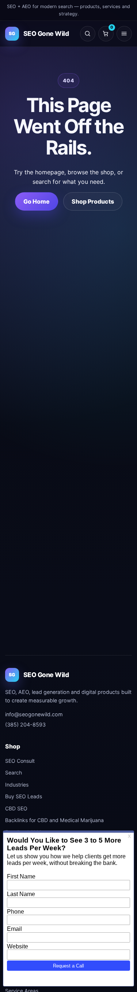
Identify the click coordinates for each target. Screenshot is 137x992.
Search (13, 772)
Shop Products (93, 201)
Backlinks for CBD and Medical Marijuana (54, 820)
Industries (16, 784)
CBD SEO (16, 808)
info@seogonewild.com (34, 714)
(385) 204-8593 (25, 724)
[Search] (87, 33)
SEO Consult (20, 761)
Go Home (36, 201)
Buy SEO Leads (23, 796)
